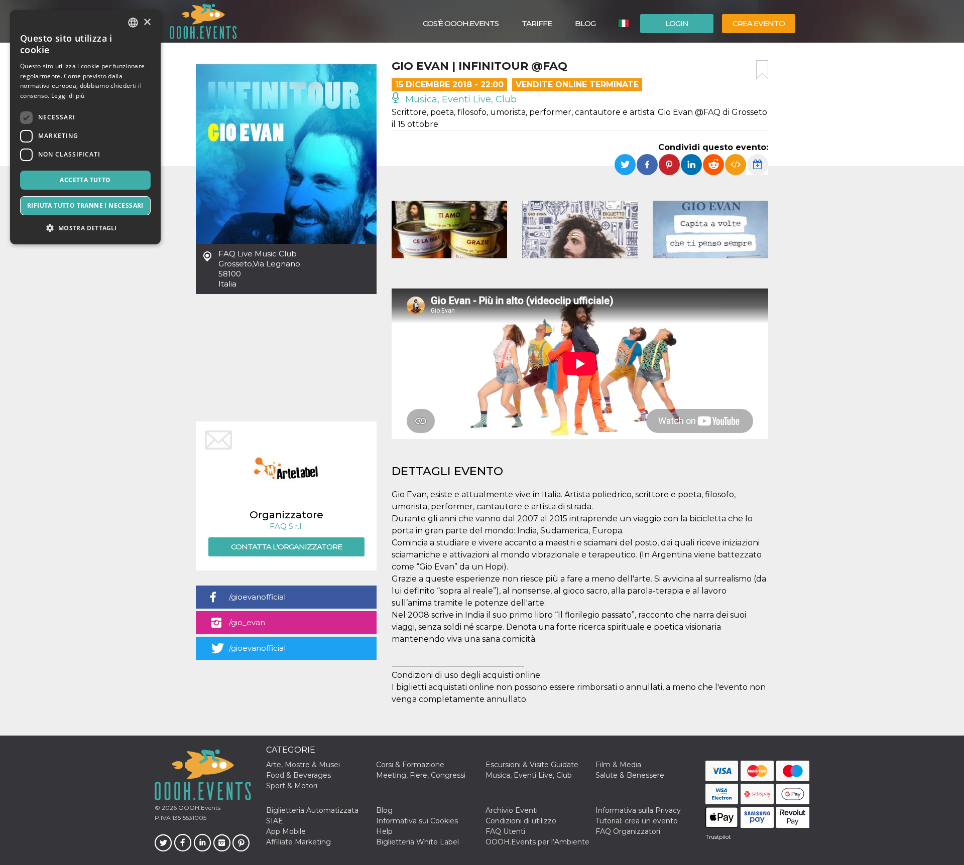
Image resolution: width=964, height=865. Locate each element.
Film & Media (618, 764)
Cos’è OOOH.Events (461, 23)
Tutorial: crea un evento (636, 820)
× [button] (147, 22)
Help (384, 831)
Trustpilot (718, 836)
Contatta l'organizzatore (286, 546)
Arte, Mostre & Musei (303, 764)
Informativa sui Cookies (417, 820)
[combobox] (133, 23)
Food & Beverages (298, 775)
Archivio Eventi (512, 810)
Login (676, 23)
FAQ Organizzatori (627, 831)
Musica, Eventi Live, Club (460, 99)
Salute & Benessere (629, 775)
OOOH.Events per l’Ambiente (537, 841)
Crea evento (759, 23)
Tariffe (537, 23)
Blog (585, 23)
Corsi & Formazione (410, 764)
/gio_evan (247, 622)
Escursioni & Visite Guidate (532, 764)
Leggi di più (68, 95)
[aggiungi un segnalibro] (762, 69)
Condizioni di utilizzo (521, 820)
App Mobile (286, 831)
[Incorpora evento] (735, 164)
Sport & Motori (291, 785)
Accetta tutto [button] (85, 180)
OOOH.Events (198, 807)
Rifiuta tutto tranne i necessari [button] (85, 205)
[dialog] (85, 127)
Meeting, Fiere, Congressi (420, 775)
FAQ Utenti (505, 831)
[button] (85, 228)
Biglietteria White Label (417, 841)
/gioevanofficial (257, 597)
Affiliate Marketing (298, 841)
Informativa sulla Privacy (638, 810)
